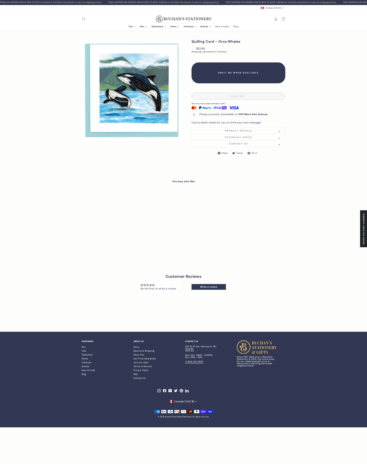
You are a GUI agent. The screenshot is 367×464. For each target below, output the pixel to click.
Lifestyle (189, 26)
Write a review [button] (208, 286)
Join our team (141, 362)
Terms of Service (142, 366)
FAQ (135, 374)
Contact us (238, 143)
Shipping (196, 52)
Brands (204, 26)
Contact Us (139, 378)
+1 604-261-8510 (194, 361)
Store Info (138, 354)
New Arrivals (222, 26)
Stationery (158, 26)
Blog (235, 26)
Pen (131, 26)
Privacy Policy (141, 370)
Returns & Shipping (144, 350)
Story (136, 347)
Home (173, 26)
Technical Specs (238, 137)
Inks (142, 26)
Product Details (238, 130)
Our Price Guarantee (144, 358)
